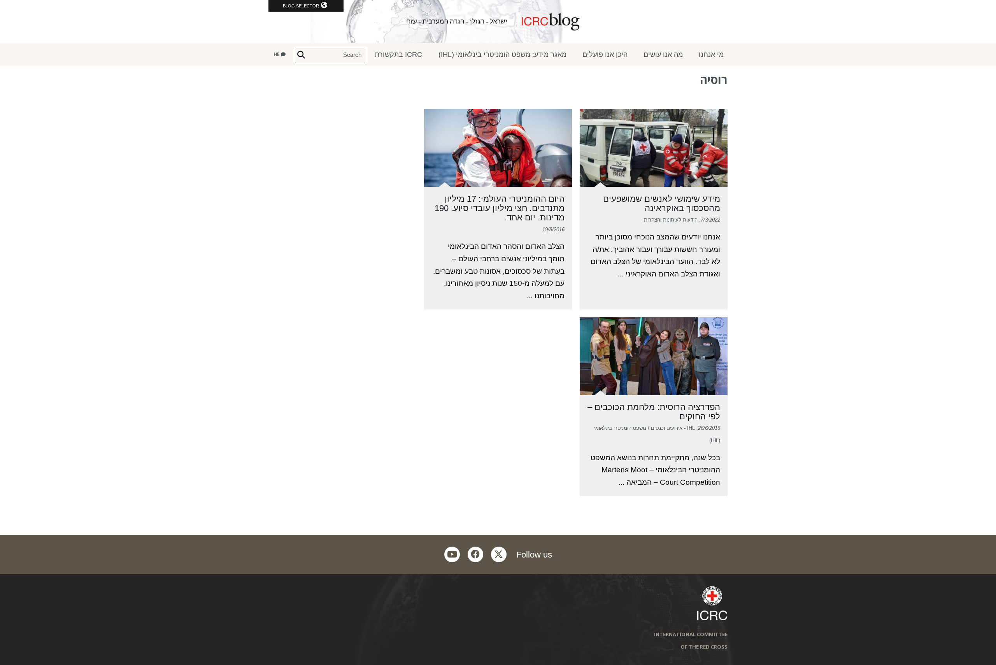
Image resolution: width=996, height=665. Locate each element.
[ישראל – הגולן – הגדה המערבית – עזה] (498, 21)
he (277, 54)
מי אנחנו (711, 54)
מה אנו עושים (663, 54)
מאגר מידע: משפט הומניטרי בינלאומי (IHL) (502, 54)
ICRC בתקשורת (398, 54)
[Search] (301, 55)
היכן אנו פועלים (605, 54)
